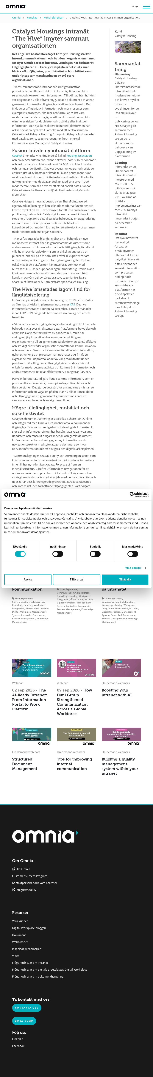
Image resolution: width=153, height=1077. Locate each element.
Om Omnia (23, 869)
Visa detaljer (133, 567)
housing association (79, 156)
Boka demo (24, 1020)
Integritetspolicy (26, 890)
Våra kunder (20, 921)
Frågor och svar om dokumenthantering (37, 976)
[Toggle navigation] (144, 6)
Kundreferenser (54, 17)
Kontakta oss (27, 1007)
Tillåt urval (76, 579)
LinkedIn (17, 1039)
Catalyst (17, 156)
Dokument (19, 935)
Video (15, 956)
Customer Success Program (29, 876)
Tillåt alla (125, 579)
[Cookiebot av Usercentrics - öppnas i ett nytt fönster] (132, 494)
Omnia (16, 17)
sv (133, 6)
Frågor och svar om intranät (30, 963)
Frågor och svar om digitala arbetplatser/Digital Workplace (49, 970)
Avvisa (28, 579)
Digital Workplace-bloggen (29, 928)
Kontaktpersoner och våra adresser (34, 883)
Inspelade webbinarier (26, 949)
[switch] (57, 554)
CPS (72, 304)
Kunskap (32, 17)
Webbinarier (20, 942)
